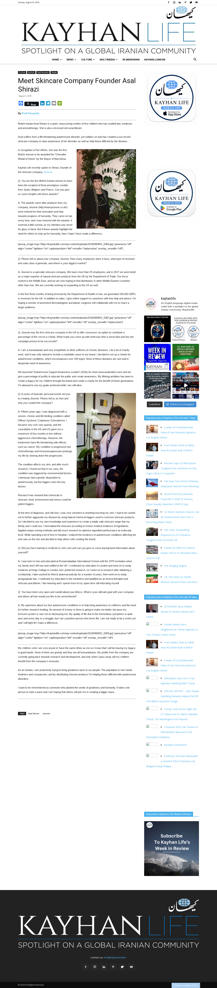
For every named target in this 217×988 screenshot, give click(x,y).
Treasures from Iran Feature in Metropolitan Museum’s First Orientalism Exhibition (172, 732)
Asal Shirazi (33, 713)
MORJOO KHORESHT (176, 745)
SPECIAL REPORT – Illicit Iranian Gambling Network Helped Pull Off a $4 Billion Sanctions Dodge (172, 696)
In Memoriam (131, 59)
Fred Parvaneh (43, 72)
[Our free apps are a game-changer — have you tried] (185, 329)
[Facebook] (168, 2)
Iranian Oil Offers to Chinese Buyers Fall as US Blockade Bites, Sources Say (172, 553)
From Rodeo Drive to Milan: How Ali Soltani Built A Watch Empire (170, 450)
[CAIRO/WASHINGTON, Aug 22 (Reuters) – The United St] (185, 357)
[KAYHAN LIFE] (108, 30)
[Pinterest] (185, 2)
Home (55, 59)
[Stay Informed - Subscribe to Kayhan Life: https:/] (185, 385)
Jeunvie (47, 172)
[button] (195, 59)
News (70, 59)
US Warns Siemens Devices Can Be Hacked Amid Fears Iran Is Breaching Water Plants (172, 517)
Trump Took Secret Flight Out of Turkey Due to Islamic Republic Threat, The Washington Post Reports (172, 714)
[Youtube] (196, 2)
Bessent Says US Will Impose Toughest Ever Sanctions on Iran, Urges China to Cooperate (171, 468)
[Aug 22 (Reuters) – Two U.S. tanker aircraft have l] (157, 385)
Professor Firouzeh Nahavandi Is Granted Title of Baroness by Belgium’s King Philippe (172, 761)
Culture (86, 59)
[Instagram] (174, 2)
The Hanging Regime (175, 565)
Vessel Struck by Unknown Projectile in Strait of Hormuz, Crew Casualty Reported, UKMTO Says (169, 499)
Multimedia (107, 59)
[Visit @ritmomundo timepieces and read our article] (157, 329)
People (54, 72)
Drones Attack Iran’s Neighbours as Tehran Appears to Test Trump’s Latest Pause (172, 629)
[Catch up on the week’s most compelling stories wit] (157, 357)
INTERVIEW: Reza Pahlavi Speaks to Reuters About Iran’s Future (170, 611)
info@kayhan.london (115, 957)
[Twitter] (190, 2)
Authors (31, 72)
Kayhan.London (154, 59)
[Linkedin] (179, 2)
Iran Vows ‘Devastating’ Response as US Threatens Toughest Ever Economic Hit (168, 535)
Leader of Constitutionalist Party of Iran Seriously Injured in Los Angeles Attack (171, 432)
